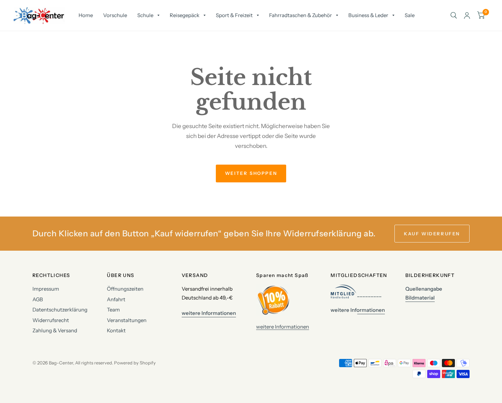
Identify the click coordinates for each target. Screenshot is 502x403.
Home (86, 15)
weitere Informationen (282, 326)
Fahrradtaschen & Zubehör (300, 15)
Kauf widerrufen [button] (432, 233)
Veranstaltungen (127, 320)
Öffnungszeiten (125, 289)
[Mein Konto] (467, 15)
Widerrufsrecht (50, 320)
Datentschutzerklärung (59, 309)
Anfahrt (116, 299)
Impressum (45, 289)
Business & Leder (368, 15)
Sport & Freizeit (234, 15)
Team (113, 309)
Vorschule (115, 15)
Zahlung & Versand (54, 330)
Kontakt (116, 330)
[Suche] (453, 15)
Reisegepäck (184, 15)
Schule (145, 15)
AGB (37, 299)
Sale (410, 15)
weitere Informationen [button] (209, 313)
